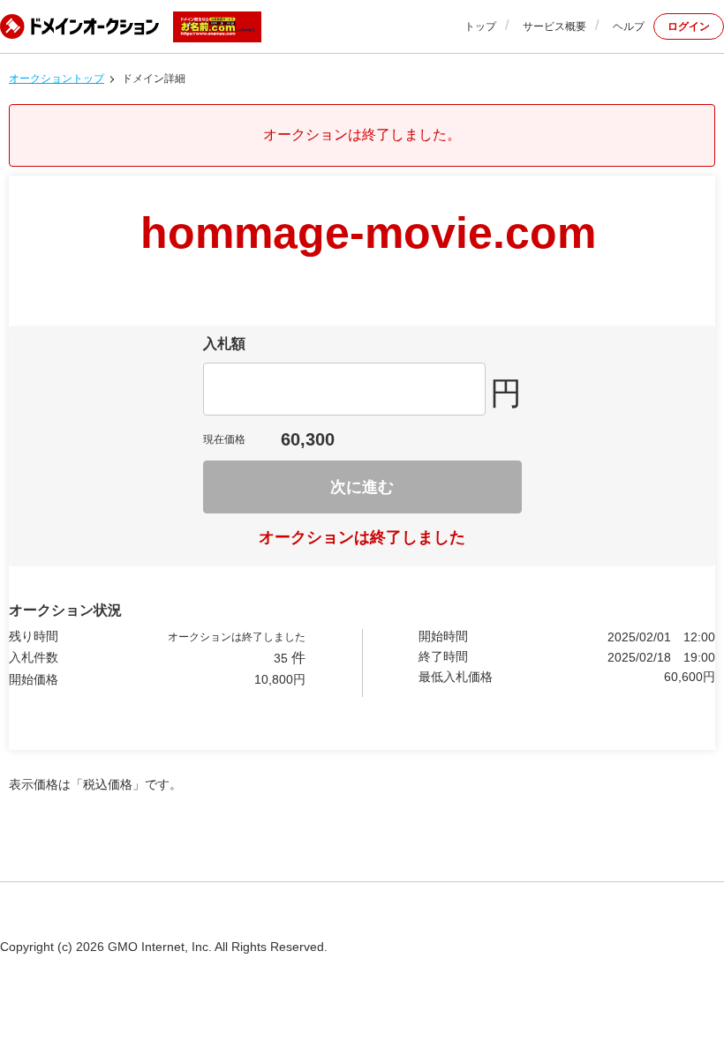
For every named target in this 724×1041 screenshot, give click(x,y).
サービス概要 (554, 26)
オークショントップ (56, 78)
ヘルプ (629, 26)
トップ (480, 26)
